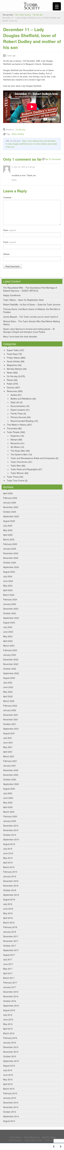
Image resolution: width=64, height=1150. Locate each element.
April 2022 (8, 696)
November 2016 (10, 996)
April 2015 (8, 1084)
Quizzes (10, 387)
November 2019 (10, 830)
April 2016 (8, 1028)
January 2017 (9, 987)
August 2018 (9, 899)
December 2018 (10, 880)
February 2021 (10, 760)
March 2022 (8, 700)
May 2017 (8, 968)
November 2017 (10, 940)
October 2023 (9, 613)
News (9, 372)
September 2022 (11, 673)
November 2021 (10, 719)
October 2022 (9, 668)
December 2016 (10, 991)
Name (9, 230)
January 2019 (9, 876)
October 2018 (9, 890)
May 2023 (8, 636)
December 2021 (10, 714)
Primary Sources (18, 417)
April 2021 (8, 751)
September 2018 (11, 894)
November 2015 (10, 1051)
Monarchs (15, 443)
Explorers (15, 435)
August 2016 (9, 1010)
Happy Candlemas (12, 295)
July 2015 (7, 1070)
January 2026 (9, 502)
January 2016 (9, 1042)
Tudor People (13, 432)
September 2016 (11, 1005)
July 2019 (7, 848)
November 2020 (10, 774)
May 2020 (8, 802)
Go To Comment (53, 159)
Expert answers (18, 409)
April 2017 (8, 973)
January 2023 (9, 654)
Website (6, 254)
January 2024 (9, 604)
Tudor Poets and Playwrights (24, 469)
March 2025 (8, 539)
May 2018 (8, 913)
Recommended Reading (22, 420)
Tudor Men (16, 465)
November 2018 (10, 885)
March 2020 (8, 811)
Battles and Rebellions (21, 398)
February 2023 (10, 650)
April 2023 (8, 640)
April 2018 (8, 917)
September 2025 (11, 516)
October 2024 (9, 562)
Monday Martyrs (14, 368)
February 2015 (10, 1093)
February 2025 (10, 544)
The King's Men (18, 450)
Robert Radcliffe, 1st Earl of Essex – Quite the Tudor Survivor (32, 304)
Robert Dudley (18, 134)
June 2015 (8, 1074)
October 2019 (9, 834)
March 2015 (8, 1088)
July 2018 (7, 904)
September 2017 (11, 950)
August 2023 (9, 622)
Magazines (12, 365)
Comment (7, 197)
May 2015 (8, 1079)
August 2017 (9, 954)
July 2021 (7, 737)
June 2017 (8, 964)
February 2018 (10, 927)
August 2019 (9, 844)
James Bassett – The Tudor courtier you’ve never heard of (30, 316)
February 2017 (10, 982)
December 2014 (10, 1102)
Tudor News (15, 1137)
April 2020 (8, 807)
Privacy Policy (51, 1140)
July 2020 (7, 793)
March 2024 (8, 594)
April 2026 (8, 493)
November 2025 (10, 507)
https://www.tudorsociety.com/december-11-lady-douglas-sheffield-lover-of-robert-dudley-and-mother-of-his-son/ (32, 144)
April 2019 (8, 862)
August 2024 (9, 571)
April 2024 (8, 590)
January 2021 (9, 765)
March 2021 (8, 756)
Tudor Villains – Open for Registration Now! (23, 299)
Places (10, 379)
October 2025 (9, 511)
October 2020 (9, 779)
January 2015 (9, 1097)
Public (10, 383)
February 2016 (10, 1037)
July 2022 (7, 682)
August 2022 (9, 677)
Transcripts (12, 428)
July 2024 (7, 576)
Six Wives (15, 446)
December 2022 (10, 659)
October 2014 (9, 1111)
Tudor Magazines (32, 1137)
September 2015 (11, 1060)
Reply (14, 180)
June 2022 (8, 687)
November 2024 (10, 557)
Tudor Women (17, 473)
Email (9, 242)
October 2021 (9, 724)
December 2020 (10, 770)
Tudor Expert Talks (33, 1140)
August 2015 (9, 1065)
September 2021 (11, 728)
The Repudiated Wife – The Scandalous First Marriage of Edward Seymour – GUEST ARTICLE (30, 289)
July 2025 (7, 525)
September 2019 (11, 839)
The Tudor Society (23, 15)
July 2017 (7, 959)
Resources (12, 391)
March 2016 (8, 1033)
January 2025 (9, 548)
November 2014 (10, 1107)
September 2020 (11, 784)
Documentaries (18, 406)
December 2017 (10, 936)
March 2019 (8, 867)
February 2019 (10, 871)
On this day (38, 15)
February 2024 (10, 599)
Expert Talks (12, 350)
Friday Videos (13, 357)
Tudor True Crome (15, 480)
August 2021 (9, 733)
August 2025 (9, 520)
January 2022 (9, 710)
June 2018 (8, 908)
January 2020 (9, 820)
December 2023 (10, 608)
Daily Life (15, 402)
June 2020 (8, 797)
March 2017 (8, 977)
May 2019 (8, 857)
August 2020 (9, 788)
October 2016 (9, 1000)
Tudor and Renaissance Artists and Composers (33, 458)
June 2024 (8, 580)
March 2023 (8, 645)
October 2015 (9, 1056)
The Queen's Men (19, 454)
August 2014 (9, 1120)
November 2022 (10, 664)
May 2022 (8, 691)
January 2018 (9, 931)
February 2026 (10, 497)
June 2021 (8, 742)
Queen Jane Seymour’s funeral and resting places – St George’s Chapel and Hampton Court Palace (29, 330)
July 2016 (7, 1014)
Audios (14, 394)
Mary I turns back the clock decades (20, 336)
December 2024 (10, 553)
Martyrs (14, 439)
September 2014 (11, 1116)
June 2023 (8, 631)
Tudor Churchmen (19, 461)
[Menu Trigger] (57, 6)
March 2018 (8, 922)
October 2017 (9, 945)
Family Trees (17, 413)
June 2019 (8, 853)
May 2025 (8, 530)
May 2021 (8, 747)
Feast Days (12, 353)
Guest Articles (13, 361)
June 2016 (8, 1019)
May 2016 (8, 1024)
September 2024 (11, 567)
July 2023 (7, 627)
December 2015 (10, 1047)
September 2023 (11, 617)
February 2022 (10, 705)
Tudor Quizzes (15, 1140)
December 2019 (10, 825)
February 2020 (10, 816)
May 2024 (8, 585)
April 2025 (8, 534)
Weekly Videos (49, 1137)
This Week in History (16, 424)
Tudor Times (13, 476)
